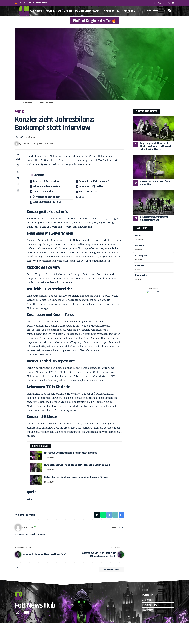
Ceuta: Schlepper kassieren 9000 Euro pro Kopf (154, 218)
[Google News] (172, 3)
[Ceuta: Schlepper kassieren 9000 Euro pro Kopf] (153, 202)
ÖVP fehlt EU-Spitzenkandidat (46, 196)
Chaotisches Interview (43, 191)
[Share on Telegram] (18, 178)
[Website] (119, 527)
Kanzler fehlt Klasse (88, 191)
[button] (164, 11)
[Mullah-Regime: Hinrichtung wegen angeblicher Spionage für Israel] (36, 480)
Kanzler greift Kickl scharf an (46, 181)
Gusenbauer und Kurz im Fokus (47, 202)
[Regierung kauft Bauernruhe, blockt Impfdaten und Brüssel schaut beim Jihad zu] (153, 128)
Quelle (81, 197)
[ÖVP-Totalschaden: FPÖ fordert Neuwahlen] (153, 167)
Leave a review (113, 569)
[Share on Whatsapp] (18, 171)
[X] (168, 3)
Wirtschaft (140, 245)
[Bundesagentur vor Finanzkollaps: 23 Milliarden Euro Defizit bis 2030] (36, 467)
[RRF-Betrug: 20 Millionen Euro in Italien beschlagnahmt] (36, 455)
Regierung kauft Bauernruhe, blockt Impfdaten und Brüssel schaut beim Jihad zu (155, 146)
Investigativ (141, 255)
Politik (19, 111)
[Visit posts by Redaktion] (18, 527)
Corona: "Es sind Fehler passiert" (94, 181)
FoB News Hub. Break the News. (33, 2)
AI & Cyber (140, 265)
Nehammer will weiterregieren (47, 186)
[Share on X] (16, 137)
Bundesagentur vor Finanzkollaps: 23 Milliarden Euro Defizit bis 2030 (77, 465)
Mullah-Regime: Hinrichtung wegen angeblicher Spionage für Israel (76, 477)
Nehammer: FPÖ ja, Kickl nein (92, 186)
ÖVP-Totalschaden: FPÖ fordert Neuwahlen (156, 183)
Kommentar (141, 275)
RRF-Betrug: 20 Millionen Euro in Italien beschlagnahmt (70, 452)
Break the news (146, 111)
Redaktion (25, 143)
